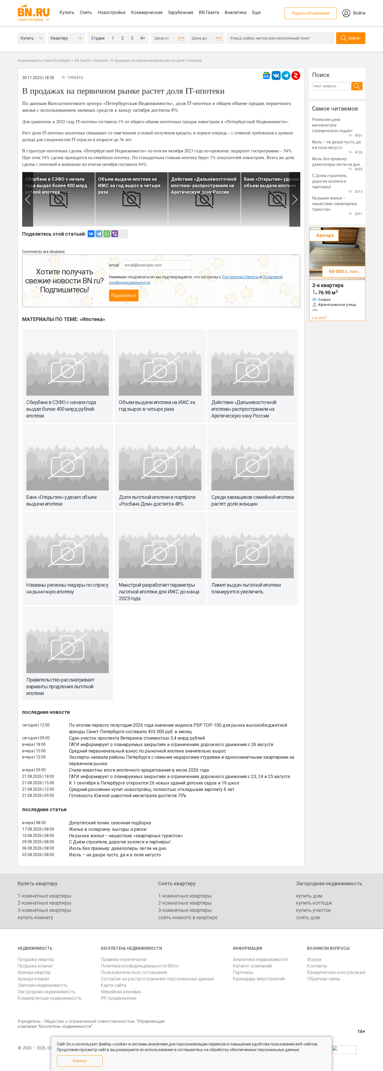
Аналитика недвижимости (260, 959)
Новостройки (111, 12)
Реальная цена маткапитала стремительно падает (332, 125)
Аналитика (235, 12)
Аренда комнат (33, 978)
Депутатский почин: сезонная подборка (110, 822)
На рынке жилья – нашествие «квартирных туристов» (126, 835)
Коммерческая (146, 12)
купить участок (313, 910)
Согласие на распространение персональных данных (157, 978)
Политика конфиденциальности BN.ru (140, 966)
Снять (86, 12)
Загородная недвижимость (46, 991)
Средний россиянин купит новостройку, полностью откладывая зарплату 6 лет (151, 789)
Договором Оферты (240, 277)
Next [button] (294, 199)
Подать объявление (310, 13)
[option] (58, 199)
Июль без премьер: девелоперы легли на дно (117, 848)
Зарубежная (180, 12)
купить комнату (35, 917)
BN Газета (209, 12)
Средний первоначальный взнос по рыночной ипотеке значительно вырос (147, 751)
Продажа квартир (36, 959)
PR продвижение (119, 998)
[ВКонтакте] (91, 233)
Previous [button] (27, 199)
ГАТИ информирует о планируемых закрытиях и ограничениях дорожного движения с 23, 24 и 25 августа (179, 776)
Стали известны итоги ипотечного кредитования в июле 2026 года (139, 770)
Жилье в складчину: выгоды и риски (107, 829)
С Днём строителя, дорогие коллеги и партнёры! (120, 842)
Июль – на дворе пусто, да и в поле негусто (115, 854)
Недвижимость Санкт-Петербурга (44, 61)
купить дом (309, 896)
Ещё (256, 12)
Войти (359, 13)
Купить (66, 12)
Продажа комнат (35, 966)
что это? (319, 318)
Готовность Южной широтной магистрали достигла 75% (127, 795)
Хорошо (80, 1061)
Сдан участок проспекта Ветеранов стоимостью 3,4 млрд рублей (137, 738)
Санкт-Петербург (31, 20)
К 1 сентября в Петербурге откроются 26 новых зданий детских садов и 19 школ (154, 783)
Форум (314, 959)
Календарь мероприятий (259, 978)
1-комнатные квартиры (44, 896)
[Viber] (114, 233)
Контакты (317, 966)
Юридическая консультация (336, 972)
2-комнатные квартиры (44, 903)
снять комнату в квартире (188, 917)
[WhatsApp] (106, 233)
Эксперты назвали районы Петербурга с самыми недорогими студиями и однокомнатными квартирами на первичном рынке (181, 760)
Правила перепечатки (123, 959)
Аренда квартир (34, 972)
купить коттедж (314, 903)
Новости (100, 61)
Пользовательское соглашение (134, 972)
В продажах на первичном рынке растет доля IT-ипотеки (156, 61)
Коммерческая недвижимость (50, 998)
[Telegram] (99, 233)
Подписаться (124, 295)
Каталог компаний (252, 966)
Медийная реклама (121, 991)
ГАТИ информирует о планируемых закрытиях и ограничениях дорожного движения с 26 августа (171, 744)
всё (181, 38)
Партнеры (243, 972)
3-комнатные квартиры (44, 910)
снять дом (308, 917)
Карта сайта (113, 985)
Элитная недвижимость (43, 985)
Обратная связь (323, 978)
